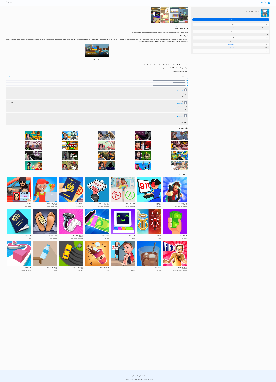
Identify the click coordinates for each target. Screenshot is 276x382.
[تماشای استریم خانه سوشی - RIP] (179, 146)
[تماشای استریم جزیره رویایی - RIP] (106, 136)
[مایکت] (265, 4)
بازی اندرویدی (231, 44)
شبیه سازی (231, 48)
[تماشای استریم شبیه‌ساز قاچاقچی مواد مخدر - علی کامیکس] (70, 156)
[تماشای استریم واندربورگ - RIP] (70, 166)
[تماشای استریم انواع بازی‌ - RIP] (106, 146)
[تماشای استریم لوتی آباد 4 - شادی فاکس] (179, 136)
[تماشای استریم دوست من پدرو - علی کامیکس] (33, 166)
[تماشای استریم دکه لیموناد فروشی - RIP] (33, 136)
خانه (187, 26)
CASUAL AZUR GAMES (229, 51)
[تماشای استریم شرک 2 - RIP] (143, 156)
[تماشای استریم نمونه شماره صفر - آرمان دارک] (143, 136)
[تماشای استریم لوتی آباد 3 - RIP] (106, 166)
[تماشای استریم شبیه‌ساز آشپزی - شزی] (70, 146)
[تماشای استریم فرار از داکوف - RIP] (106, 156)
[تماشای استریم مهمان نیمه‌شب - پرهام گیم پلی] (33, 146)
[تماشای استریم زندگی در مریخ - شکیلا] (70, 136)
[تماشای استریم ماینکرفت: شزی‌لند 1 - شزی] (179, 156)
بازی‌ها (183, 26)
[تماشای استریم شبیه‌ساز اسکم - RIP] (33, 156)
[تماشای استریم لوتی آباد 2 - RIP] (179, 166)
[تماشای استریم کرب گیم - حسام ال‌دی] (143, 166)
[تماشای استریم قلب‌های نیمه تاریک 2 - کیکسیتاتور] (143, 146)
